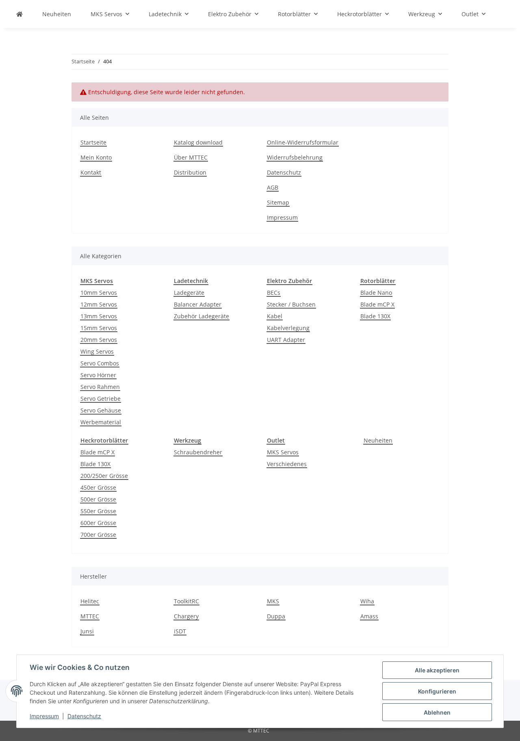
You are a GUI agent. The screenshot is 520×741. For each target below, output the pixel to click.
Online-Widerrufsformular (302, 142)
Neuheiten (378, 440)
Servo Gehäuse (100, 410)
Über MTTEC (191, 157)
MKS (273, 601)
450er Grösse (98, 487)
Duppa (276, 616)
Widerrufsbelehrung (295, 157)
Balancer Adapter (197, 304)
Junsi (87, 631)
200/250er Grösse (104, 476)
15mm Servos (98, 328)
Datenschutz (84, 716)
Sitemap (278, 202)
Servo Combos (99, 363)
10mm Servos (98, 292)
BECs (273, 292)
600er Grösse (98, 523)
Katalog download (198, 142)
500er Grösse (98, 499)
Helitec (89, 601)
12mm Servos (98, 304)
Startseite (93, 142)
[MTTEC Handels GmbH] (19, 14)
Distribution (190, 172)
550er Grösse (98, 511)
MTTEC (89, 616)
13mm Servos (98, 316)
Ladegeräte (189, 292)
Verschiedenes (287, 464)
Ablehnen (437, 712)
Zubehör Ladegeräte (201, 316)
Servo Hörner (98, 375)
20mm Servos (98, 339)
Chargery (186, 616)
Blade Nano (376, 292)
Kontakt (90, 172)
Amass (369, 616)
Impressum (44, 716)
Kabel (274, 316)
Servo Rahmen (100, 387)
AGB (272, 187)
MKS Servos (283, 452)
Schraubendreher (198, 452)
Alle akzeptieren (437, 670)
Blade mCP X (377, 304)
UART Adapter (286, 339)
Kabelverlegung (288, 328)
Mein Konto (96, 157)
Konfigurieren (437, 691)
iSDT (180, 631)
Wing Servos (97, 351)
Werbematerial (100, 422)
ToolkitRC (186, 601)
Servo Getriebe (100, 398)
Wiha (367, 601)
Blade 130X (375, 316)
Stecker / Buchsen (291, 304)
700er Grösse (98, 534)
